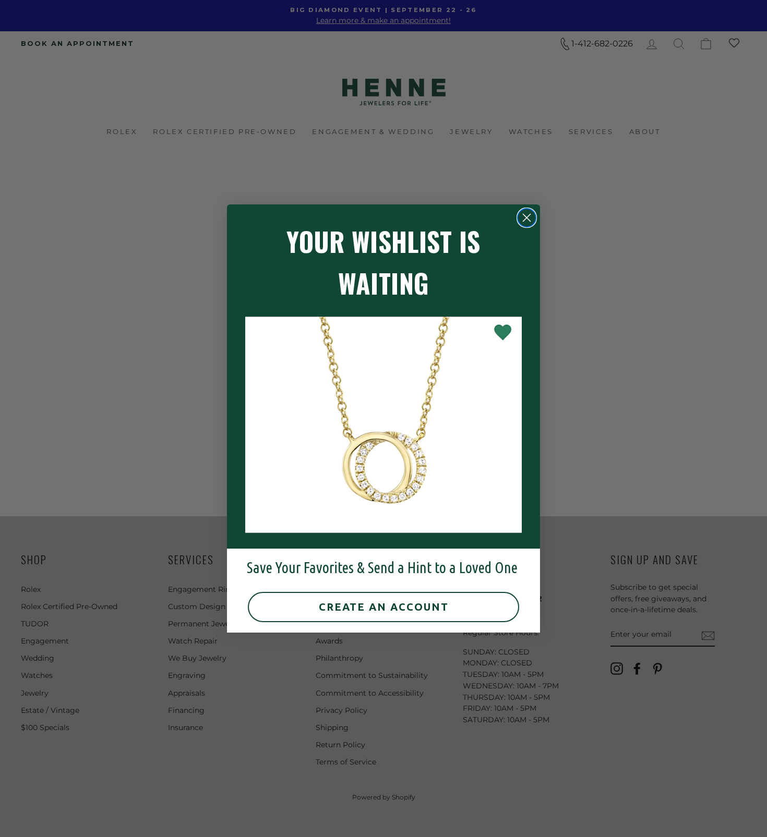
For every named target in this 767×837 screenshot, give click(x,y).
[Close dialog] (527, 218)
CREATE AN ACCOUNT (384, 607)
